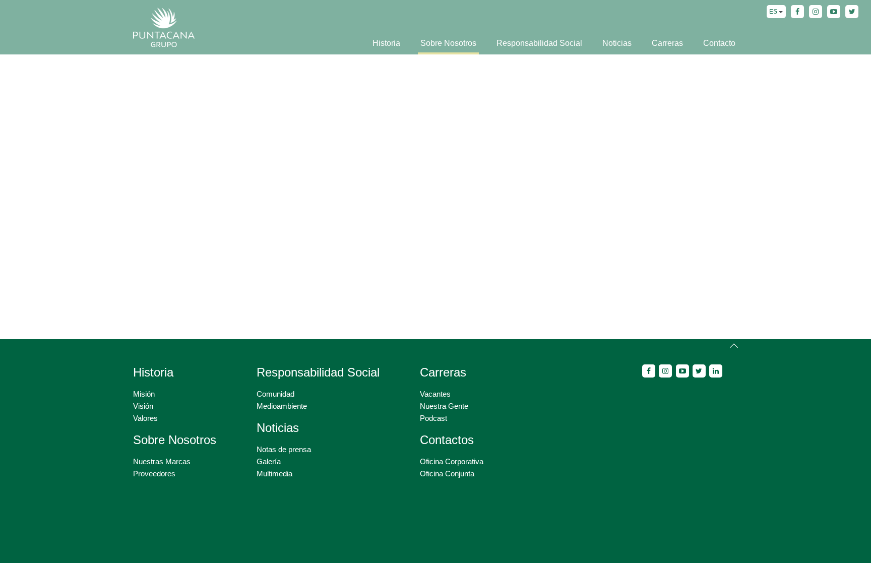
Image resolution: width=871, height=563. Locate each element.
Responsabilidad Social (539, 43)
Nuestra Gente (444, 406)
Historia (386, 43)
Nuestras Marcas (162, 461)
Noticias (617, 43)
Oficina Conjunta (447, 473)
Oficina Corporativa (451, 461)
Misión (144, 394)
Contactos (447, 440)
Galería (269, 461)
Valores (145, 418)
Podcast (433, 418)
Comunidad (275, 394)
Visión (143, 406)
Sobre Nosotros (448, 43)
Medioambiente (282, 406)
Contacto (719, 43)
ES (774, 11)
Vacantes (435, 394)
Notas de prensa (284, 449)
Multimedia (274, 473)
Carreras (667, 43)
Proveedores (154, 473)
